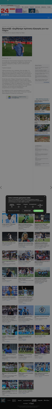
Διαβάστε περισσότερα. (25, 201)
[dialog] (26, 204)
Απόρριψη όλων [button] (27, 210)
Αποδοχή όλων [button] (38, 210)
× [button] (44, 196)
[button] (13, 210)
